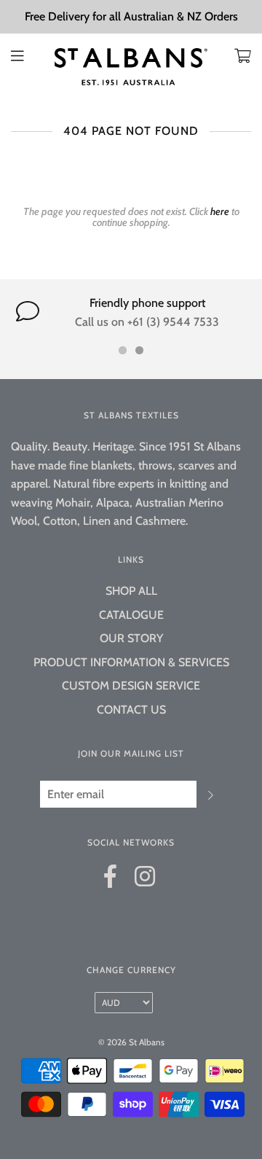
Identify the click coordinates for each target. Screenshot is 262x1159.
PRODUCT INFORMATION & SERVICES (131, 662)
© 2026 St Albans (131, 1042)
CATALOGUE (131, 615)
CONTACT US (131, 710)
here (219, 211)
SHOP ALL (131, 591)
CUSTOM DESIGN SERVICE (131, 685)
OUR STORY (131, 638)
